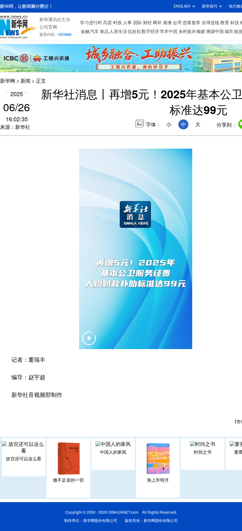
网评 (157, 22)
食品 (104, 31)
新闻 (25, 80)
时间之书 (202, 452)
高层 (107, 22)
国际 (137, 22)
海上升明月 (158, 480)
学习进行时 (91, 22)
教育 (224, 22)
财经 (147, 22)
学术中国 (168, 31)
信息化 (134, 31)
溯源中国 (215, 31)
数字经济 (150, 31)
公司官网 (48, 27)
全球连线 (210, 22)
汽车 (94, 31)
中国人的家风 (113, 452)
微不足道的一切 (68, 480)
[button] (89, 342)
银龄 (201, 31)
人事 (127, 22)
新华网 (7, 80)
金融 (85, 31)
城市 (228, 31)
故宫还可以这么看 (23, 459)
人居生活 (118, 31)
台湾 (177, 22)
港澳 (167, 22)
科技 (234, 22)
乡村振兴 (187, 31)
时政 (117, 22)
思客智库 (191, 22)
